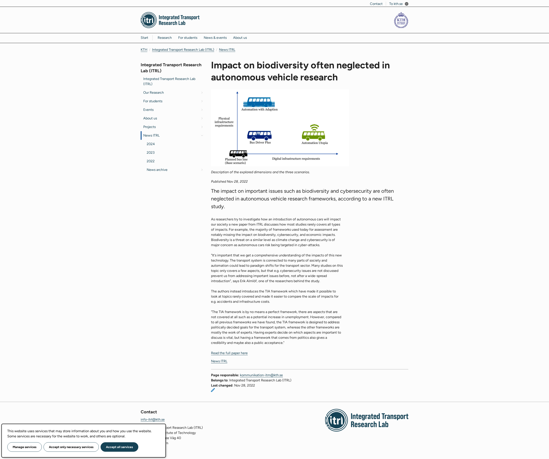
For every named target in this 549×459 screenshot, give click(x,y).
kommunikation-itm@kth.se (261, 375)
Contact (376, 4)
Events (148, 110)
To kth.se (396, 4)
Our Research (153, 92)
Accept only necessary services (71, 447)
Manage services (24, 447)
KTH (144, 50)
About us (240, 38)
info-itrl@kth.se (153, 419)
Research (165, 38)
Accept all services (119, 447)
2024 (151, 144)
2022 (151, 161)
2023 (151, 152)
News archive (157, 170)
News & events (215, 38)
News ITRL (227, 50)
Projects (149, 127)
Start (144, 38)
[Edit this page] (213, 390)
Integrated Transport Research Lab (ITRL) (183, 50)
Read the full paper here (229, 353)
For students (187, 38)
